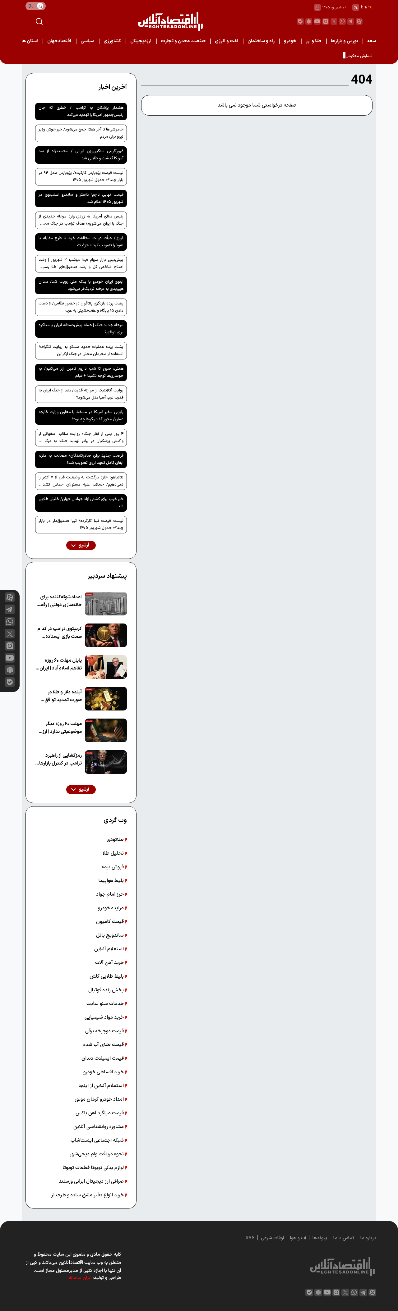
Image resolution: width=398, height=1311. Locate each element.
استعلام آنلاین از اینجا (101, 1085)
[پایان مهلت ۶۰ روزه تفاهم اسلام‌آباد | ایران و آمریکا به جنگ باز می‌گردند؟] (106, 667)
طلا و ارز (314, 41)
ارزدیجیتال (140, 41)
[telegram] (350, 21)
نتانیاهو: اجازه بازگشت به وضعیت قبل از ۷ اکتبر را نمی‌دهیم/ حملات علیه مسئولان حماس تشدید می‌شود (81, 482)
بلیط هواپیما (111, 880)
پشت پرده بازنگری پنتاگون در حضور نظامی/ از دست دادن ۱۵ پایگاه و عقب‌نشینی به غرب (81, 307)
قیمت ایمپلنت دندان (103, 1058)
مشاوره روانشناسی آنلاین (99, 1127)
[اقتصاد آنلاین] (170, 21)
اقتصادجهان (59, 41)
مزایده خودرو (111, 908)
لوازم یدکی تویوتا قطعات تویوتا (93, 1168)
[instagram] (325, 21)
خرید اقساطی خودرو (104, 1072)
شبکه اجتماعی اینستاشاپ (98, 1140)
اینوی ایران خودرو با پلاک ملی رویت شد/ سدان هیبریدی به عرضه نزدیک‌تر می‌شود (81, 285)
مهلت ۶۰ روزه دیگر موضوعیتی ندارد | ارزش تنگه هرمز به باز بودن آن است (58, 728)
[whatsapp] (342, 21)
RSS (250, 1238)
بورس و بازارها (344, 41)
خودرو (290, 41)
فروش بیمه (113, 867)
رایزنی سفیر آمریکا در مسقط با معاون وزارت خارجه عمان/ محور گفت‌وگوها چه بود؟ (81, 416)
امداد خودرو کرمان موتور (100, 1099)
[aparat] (359, 21)
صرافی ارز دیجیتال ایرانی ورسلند (92, 1181)
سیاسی (87, 41)
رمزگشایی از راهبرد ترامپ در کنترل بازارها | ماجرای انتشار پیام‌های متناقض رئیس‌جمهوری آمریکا (59, 759)
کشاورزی (112, 41)
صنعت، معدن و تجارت (183, 41)
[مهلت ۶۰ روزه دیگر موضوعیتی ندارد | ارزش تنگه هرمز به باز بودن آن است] (106, 730)
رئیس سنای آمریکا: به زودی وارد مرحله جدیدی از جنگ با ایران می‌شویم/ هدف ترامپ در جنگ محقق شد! (81, 221)
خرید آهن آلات (110, 962)
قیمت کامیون (110, 921)
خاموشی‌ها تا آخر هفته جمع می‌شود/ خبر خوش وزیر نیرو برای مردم (81, 133)
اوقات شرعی (272, 1238)
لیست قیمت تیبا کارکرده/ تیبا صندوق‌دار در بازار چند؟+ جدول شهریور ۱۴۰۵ (81, 524)
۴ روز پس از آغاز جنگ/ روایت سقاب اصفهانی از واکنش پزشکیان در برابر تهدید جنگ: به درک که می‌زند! (81, 438)
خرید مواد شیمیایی (105, 1017)
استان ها (29, 41)
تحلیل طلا (114, 853)
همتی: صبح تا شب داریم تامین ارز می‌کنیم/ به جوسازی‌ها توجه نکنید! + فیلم (81, 372)
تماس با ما (343, 1238)
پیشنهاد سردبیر (107, 576)
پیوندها (319, 1238)
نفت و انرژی (226, 41)
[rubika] (308, 21)
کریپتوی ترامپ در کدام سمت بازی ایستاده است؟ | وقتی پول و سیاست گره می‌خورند (59, 633)
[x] (10, 633)
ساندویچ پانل (110, 935)
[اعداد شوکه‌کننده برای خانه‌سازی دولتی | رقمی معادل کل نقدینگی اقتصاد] (106, 603)
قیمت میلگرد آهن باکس (100, 1113)
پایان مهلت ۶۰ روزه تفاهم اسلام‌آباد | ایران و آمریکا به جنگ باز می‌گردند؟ (59, 664)
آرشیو (83, 545)
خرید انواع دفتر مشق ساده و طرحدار (88, 1195)
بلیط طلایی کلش (107, 976)
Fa (370, 7)
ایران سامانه (80, 1277)
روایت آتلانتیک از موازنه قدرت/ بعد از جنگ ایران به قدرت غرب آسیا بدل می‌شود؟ (81, 394)
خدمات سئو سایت (105, 1003)
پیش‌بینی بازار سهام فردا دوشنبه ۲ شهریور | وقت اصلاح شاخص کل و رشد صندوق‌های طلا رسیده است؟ (81, 264)
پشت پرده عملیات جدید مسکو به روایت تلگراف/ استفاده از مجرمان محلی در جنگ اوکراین (81, 350)
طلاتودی (116, 839)
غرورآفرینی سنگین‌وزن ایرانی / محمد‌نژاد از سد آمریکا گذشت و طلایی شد (81, 155)
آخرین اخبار (112, 87)
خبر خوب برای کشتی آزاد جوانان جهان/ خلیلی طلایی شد (81, 502)
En (363, 7)
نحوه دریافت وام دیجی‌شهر (97, 1154)
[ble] (300, 21)
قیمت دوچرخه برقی (105, 1031)
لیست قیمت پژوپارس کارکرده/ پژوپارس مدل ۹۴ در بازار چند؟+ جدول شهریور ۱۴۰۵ (81, 176)
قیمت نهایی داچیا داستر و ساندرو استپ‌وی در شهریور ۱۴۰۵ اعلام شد (81, 198)
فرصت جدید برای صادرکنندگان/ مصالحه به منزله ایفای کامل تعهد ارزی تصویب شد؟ (81, 459)
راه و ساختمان (261, 41)
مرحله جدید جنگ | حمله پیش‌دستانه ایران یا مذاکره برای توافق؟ (81, 329)
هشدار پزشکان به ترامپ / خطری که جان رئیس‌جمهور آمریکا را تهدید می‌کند (81, 111)
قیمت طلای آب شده (104, 1044)
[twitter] (334, 21)
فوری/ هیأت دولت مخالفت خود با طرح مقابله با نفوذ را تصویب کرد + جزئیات (81, 242)
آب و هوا (298, 1238)
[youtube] (317, 21)
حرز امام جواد (110, 894)
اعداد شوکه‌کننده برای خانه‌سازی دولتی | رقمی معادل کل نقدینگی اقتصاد (59, 601)
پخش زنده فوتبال (106, 990)
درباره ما (368, 1238)
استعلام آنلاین (109, 949)
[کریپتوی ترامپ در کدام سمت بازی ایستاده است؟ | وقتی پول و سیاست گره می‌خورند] (106, 635)
